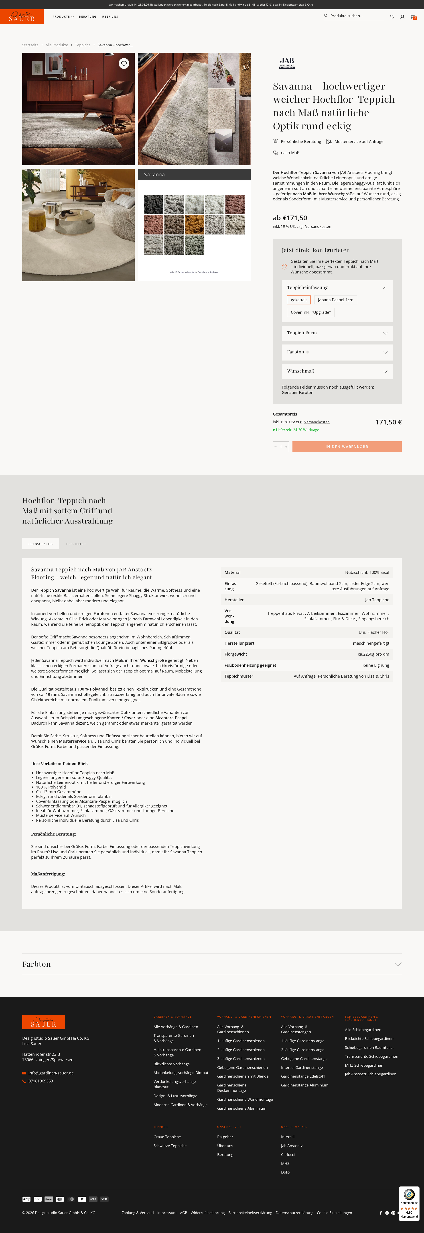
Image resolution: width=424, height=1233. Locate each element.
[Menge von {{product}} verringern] (275, 446)
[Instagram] (387, 1213)
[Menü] (417, 1189)
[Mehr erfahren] (308, 352)
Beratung (87, 16)
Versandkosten (318, 226)
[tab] (40, 543)
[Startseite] (22, 16)
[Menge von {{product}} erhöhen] (286, 446)
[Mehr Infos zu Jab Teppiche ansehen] (287, 63)
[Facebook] (381, 1213)
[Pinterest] (393, 1213)
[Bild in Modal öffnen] (78, 109)
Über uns (110, 16)
